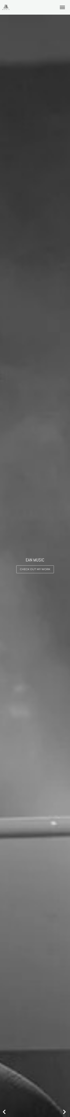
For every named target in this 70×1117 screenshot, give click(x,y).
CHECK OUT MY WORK (35, 569)
